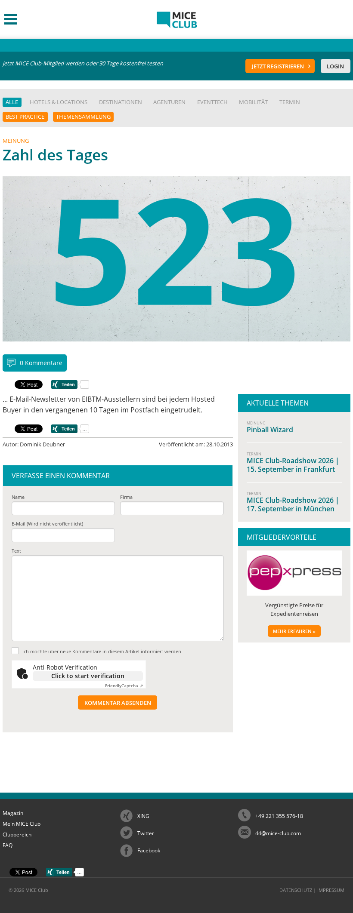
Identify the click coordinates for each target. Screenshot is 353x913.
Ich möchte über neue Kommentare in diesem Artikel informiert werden (101, 651)
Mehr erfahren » (294, 631)
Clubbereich (17, 834)
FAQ (7, 845)
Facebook (148, 850)
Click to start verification (87, 676)
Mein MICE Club (21, 823)
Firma (126, 497)
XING (143, 816)
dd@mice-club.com (278, 833)
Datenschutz (295, 890)
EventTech (212, 102)
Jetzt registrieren (278, 66)
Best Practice (25, 116)
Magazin (13, 813)
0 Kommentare (41, 363)
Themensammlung (83, 116)
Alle (12, 102)
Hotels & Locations (58, 102)
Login (335, 66)
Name (18, 497)
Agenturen (169, 102)
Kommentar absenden (117, 703)
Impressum (330, 890)
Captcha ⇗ (124, 685)
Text (16, 550)
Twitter (145, 833)
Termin (289, 102)
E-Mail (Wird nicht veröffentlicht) (47, 523)
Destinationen (120, 102)
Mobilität (253, 102)
